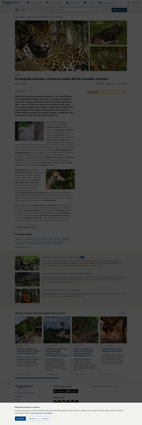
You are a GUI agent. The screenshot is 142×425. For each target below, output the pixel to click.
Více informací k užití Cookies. (42, 413)
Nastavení (45, 418)
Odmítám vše (33, 418)
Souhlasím (20, 418)
